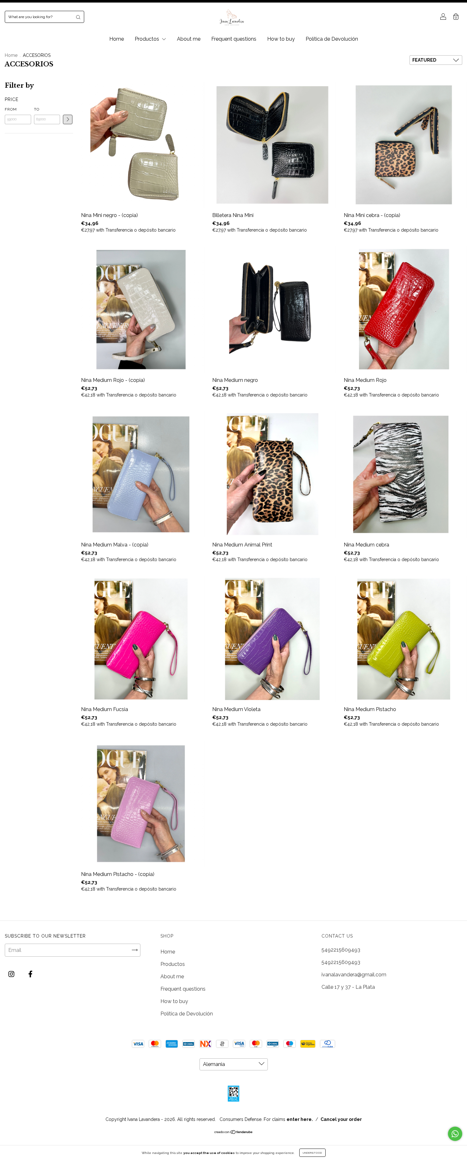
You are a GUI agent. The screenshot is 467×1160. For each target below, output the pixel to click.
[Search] (78, 17)
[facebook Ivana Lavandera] (30, 974)
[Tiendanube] (234, 1132)
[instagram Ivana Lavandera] (12, 974)
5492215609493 (340, 950)
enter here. (300, 1119)
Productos (147, 39)
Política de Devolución (332, 39)
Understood (312, 1152)
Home (116, 39)
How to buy (281, 39)
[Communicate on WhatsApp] (455, 1134)
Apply (67, 119)
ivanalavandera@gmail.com (353, 975)
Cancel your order (341, 1119)
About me (188, 39)
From (11, 109)
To (36, 109)
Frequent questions (233, 39)
